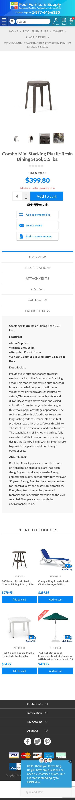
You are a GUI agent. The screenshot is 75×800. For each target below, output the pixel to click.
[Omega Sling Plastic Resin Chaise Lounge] (55, 556)
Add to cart (19, 599)
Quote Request (63, 21)
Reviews (37, 289)
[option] (16, 138)
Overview (37, 257)
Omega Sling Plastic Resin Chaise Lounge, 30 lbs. (53, 583)
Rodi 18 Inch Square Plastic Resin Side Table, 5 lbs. (18, 654)
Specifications (37, 268)
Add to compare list (38, 214)
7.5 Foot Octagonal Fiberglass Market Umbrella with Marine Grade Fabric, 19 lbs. (55, 657)
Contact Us (37, 300)
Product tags (37, 311)
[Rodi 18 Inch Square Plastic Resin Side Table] (19, 627)
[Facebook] (27, 741)
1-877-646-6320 (46, 12)
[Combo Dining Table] (19, 556)
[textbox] (33, 21)
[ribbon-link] (67, 567)
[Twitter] (37, 741)
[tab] (37, 257)
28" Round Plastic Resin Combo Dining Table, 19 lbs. (18, 583)
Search (12, 21)
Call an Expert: (23, 12)
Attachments (37, 278)
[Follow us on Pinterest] (47, 741)
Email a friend (34, 225)
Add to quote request (39, 236)
